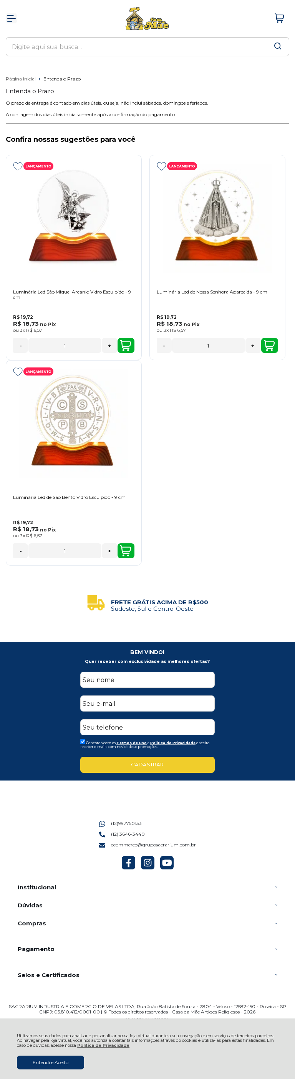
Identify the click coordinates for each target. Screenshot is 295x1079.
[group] (147, 603)
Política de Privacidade (103, 1045)
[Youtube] (167, 868)
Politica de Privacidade (173, 743)
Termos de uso (131, 743)
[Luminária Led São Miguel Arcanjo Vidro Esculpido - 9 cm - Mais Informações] (73, 218)
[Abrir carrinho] (279, 18)
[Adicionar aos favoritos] (18, 166)
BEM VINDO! (147, 652)
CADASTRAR (147, 764)
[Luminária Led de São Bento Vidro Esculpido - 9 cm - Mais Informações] (73, 423)
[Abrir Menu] (11, 18)
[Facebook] (128, 868)
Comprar (126, 345)
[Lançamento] (38, 166)
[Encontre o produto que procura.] (277, 46)
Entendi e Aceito (50, 1062)
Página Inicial (21, 79)
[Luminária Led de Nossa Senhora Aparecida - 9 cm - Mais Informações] (217, 218)
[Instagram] (147, 868)
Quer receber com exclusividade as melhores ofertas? (147, 661)
